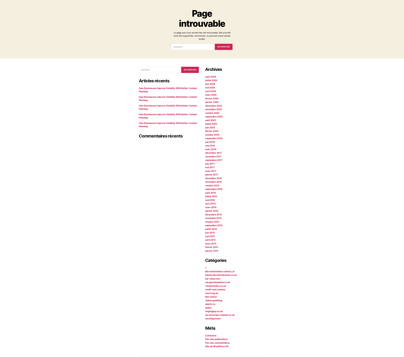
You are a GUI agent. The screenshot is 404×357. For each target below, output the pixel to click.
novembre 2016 (213, 182)
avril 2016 (210, 203)
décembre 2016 (213, 178)
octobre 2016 (212, 185)
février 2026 (211, 98)
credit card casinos (215, 289)
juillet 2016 (211, 196)
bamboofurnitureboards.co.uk (221, 275)
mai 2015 (210, 236)
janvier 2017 (211, 174)
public (208, 307)
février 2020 (211, 131)
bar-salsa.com (212, 278)
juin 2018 (210, 142)
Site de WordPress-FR (216, 346)
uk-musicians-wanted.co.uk (220, 315)
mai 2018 (210, 145)
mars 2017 (210, 171)
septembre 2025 (214, 116)
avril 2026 (210, 91)
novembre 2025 (213, 109)
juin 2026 (210, 84)
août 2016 (210, 193)
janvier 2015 (211, 251)
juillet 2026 (211, 80)
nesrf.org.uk (211, 293)
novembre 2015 (213, 218)
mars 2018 (210, 149)
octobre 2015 (212, 222)
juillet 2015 (211, 229)
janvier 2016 (211, 211)
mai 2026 (210, 87)
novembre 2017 (213, 156)
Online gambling (213, 300)
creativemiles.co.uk (215, 286)
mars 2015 (210, 243)
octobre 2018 (212, 135)
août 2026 (210, 76)
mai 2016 (210, 200)
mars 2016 (210, 207)
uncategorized (213, 318)
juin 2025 (210, 127)
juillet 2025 (211, 124)
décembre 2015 (213, 214)
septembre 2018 (214, 138)
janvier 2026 (212, 102)
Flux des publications (216, 339)
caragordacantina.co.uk (217, 282)
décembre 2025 (213, 105)
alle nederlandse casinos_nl (219, 271)
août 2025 (210, 120)
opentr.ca (210, 304)
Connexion (210, 335)
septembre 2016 (214, 189)
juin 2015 (210, 232)
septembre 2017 (213, 160)
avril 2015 (210, 240)
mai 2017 (210, 167)
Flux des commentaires (217, 343)
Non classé (211, 297)
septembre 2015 (213, 225)
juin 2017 (210, 164)
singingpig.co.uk (214, 311)
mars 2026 (211, 95)
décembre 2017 (213, 153)
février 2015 (211, 247)
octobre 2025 (212, 113)
